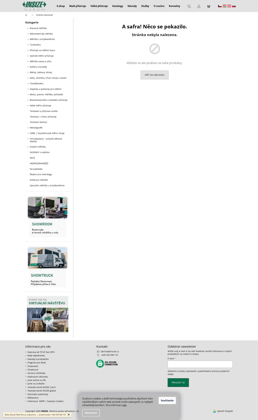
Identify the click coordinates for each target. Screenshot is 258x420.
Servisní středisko (36, 373)
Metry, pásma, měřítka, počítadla (46, 94)
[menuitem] (61, 6)
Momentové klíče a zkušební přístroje (48, 100)
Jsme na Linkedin (36, 383)
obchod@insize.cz (110, 351)
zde (124, 405)
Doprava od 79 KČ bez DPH (41, 352)
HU (225, 6)
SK (234, 6)
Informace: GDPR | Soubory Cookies (46, 401)
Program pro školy (37, 362)
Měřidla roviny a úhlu (41, 61)
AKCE (32, 157)
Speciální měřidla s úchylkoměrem (47, 185)
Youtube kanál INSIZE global (42, 390)
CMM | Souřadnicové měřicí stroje (47, 133)
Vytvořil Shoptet (225, 411)
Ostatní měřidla (38, 146)
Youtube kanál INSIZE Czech (42, 387)
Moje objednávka (36, 355)
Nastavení (91, 412)
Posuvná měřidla (38, 28)
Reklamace (33, 397)
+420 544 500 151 (109, 354)
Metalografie (36, 127)
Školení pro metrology (41, 174)
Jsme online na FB (36, 380)
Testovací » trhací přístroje (43, 116)
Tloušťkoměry (36, 83)
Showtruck (33, 369)
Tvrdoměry (35, 44)
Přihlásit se (178, 382)
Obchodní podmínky (38, 394)
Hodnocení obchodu (38, 376)
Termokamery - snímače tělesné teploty (46, 140)
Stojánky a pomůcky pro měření (46, 89)
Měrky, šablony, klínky (41, 72)
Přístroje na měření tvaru (42, 50)
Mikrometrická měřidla (41, 33)
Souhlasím (167, 400)
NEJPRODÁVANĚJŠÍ (39, 163)
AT (229, 6)
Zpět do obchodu (154, 74)
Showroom (33, 366)
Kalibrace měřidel (39, 179)
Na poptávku (36, 168)
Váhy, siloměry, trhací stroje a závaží (48, 77)
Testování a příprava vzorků (44, 111)
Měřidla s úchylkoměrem (42, 39)
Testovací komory (38, 122)
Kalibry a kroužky (38, 66)
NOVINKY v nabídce (40, 152)
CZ (220, 6)
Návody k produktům (38, 359)
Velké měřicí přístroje (40, 105)
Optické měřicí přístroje (42, 55)
